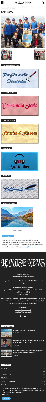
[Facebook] (21, 316)
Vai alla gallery (8, 236)
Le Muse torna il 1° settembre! (24, 330)
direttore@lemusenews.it (23, 310)
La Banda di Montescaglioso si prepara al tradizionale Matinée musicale (28, 352)
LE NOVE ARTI (6, 375)
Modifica (5, 394)
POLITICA (4, 378)
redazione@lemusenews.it (29, 247)
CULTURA (4, 371)
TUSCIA (3, 384)
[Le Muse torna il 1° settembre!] (6, 333)
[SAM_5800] (23, 31)
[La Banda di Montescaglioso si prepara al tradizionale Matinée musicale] (6, 353)
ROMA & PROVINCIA (8, 381)
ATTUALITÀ (5, 368)
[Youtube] (25, 316)
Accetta (6, 398)
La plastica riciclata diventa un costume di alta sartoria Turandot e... (28, 341)
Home (2, 7)
